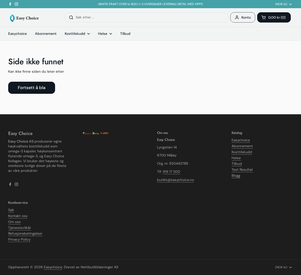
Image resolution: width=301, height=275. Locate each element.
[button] (274, 17)
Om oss (14, 222)
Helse (236, 158)
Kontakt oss (17, 216)
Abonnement (242, 146)
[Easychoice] (24, 17)
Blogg (236, 175)
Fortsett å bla (31, 88)
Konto (246, 17)
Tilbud (237, 163)
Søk (11, 210)
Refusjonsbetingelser (25, 233)
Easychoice (241, 140)
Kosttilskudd (242, 152)
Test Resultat (242, 169)
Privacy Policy (19, 239)
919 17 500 (171, 171)
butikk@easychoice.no (175, 180)
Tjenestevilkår (19, 227)
